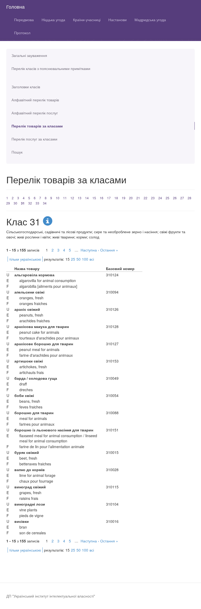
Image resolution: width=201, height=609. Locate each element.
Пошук (17, 152)
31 (23, 203)
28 (189, 198)
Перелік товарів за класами (37, 125)
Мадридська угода (150, 19)
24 (160, 198)
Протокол (22, 32)
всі (92, 259)
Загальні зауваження (29, 55)
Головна (15, 6)
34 (45, 203)
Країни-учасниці (86, 19)
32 (30, 203)
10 (57, 198)
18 (116, 198)
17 (109, 198)
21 (138, 198)
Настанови (117, 19)
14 (87, 198)
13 (79, 198)
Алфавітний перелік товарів (35, 99)
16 (101, 198)
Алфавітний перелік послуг (35, 112)
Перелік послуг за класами (34, 139)
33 (37, 203)
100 (85, 259)
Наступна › (90, 250)
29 (8, 203)
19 (123, 198)
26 (175, 198)
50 (78, 259)
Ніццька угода (53, 19)
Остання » (109, 250)
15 (94, 198)
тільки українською (25, 259)
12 (72, 198)
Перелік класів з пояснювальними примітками (51, 68)
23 (153, 198)
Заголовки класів (26, 86)
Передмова (24, 19)
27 (182, 198)
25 (167, 198)
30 (15, 203)
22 (145, 198)
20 (131, 198)
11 (65, 198)
